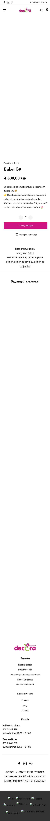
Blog (25, 705)
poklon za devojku (23, 261)
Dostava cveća (25, 669)
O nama (25, 700)
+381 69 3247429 (38, 2)
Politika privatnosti (25, 684)
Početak (7, 163)
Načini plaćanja (25, 665)
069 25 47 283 (10, 743)
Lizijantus (21, 257)
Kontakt (25, 710)
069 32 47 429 (10, 729)
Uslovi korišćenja (25, 679)
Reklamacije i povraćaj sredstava (25, 674)
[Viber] (12, 2)
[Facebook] (4, 2)
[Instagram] (8, 2)
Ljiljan (30, 257)
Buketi (16, 163)
